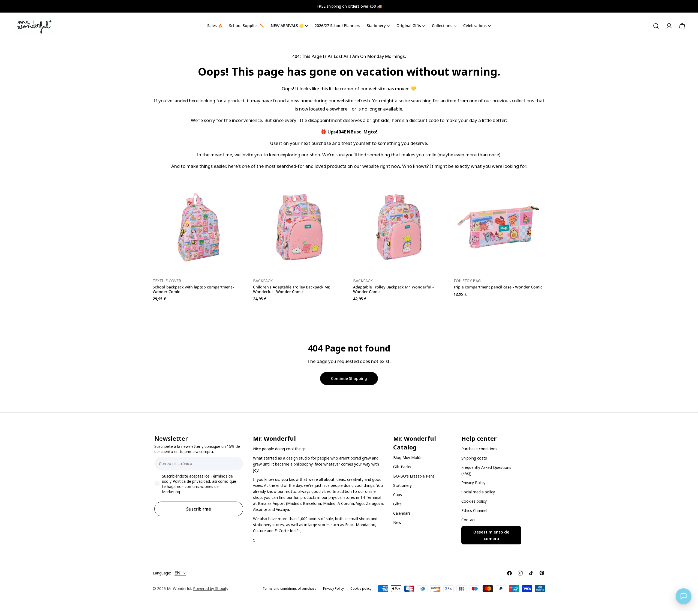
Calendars (402, 513)
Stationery (402, 485)
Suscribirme (198, 509)
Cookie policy (360, 588)
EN (177, 573)
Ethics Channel (474, 510)
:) (254, 540)
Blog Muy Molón (408, 457)
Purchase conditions (479, 448)
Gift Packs (402, 466)
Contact (468, 519)
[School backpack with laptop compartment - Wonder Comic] (199, 227)
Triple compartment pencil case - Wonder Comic (497, 287)
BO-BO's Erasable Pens (414, 476)
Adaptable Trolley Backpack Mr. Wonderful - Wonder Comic (393, 289)
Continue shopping (349, 378)
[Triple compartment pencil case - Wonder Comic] (499, 227)
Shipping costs (474, 458)
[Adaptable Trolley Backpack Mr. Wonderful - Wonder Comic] (399, 227)
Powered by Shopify (210, 588)
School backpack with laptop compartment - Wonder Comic (193, 289)
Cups (397, 494)
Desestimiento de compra (491, 535)
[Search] (656, 25)
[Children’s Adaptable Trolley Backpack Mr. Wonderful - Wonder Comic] (299, 227)
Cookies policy (474, 501)
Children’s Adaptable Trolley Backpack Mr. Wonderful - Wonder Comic (291, 289)
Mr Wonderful (179, 588)
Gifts (397, 503)
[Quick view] (236, 193)
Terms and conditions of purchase (290, 588)
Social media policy (478, 491)
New (397, 522)
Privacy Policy (473, 482)
